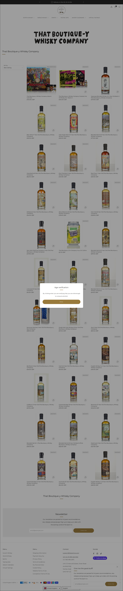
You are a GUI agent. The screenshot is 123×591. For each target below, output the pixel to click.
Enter (61, 301)
